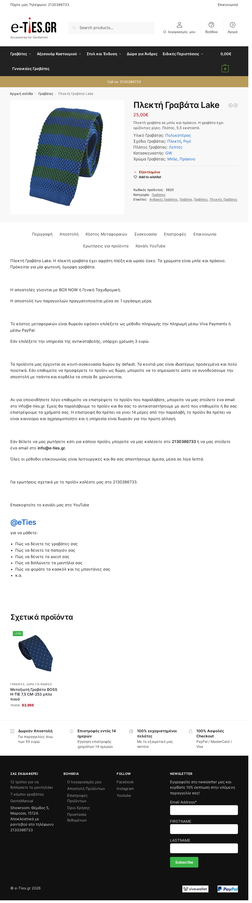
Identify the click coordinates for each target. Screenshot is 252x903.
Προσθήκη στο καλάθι (36, 715)
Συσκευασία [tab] (145, 234)
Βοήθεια (211, 31)
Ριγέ (187, 141)
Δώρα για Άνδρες (39, 684)
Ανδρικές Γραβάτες (163, 199)
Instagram (125, 788)
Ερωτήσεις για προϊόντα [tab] (105, 245)
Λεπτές (176, 147)
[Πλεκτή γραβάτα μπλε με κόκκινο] (235, 105)
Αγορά (232, 31)
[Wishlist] (54, 636)
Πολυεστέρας (178, 135)
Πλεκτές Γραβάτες (223, 199)
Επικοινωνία (228, 4)
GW (168, 153)
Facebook (125, 782)
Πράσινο (187, 158)
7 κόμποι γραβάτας (27, 794)
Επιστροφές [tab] (175, 234)
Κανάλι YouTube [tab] (150, 245)
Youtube (124, 795)
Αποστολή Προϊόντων (86, 788)
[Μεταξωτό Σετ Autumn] (230, 105)
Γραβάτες (45, 94)
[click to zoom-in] (67, 157)
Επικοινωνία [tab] (204, 234)
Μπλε (172, 158)
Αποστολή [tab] (69, 234)
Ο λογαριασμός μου (179, 31)
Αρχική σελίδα (21, 94)
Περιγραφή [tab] (42, 234)
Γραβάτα (186, 199)
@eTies (23, 522)
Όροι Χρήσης (78, 807)
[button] (229, 61)
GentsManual (21, 801)
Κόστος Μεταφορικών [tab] (106, 234)
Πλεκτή (174, 141)
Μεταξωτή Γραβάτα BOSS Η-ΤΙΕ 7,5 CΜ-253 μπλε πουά (33, 694)
